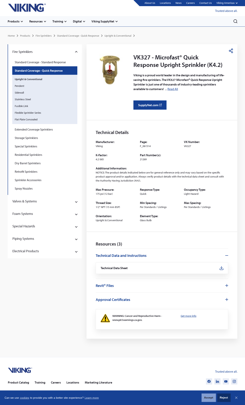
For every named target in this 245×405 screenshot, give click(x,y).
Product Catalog (18, 382)
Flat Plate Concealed (26, 119)
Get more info (188, 316)
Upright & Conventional (118, 35)
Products (14, 21)
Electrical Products (25, 251)
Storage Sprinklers (26, 138)
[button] (226, 3)
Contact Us (205, 3)
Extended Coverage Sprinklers (34, 129)
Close (236, 397)
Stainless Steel (23, 99)
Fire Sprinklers (44, 35)
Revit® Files (105, 285)
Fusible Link (21, 106)
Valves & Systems (24, 201)
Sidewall (19, 92)
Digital (77, 21)
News (179, 3)
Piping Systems (23, 238)
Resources (36, 21)
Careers (190, 3)
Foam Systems (22, 213)
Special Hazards (23, 226)
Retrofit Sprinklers (26, 171)
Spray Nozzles (24, 188)
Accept (208, 397)
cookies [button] (24, 397)
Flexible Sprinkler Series (28, 112)
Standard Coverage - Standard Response (40, 62)
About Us (150, 3)
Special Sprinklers (26, 146)
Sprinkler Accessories (28, 180)
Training (57, 21)
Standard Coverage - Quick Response (78, 35)
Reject (224, 397)
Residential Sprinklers (28, 155)
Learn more (92, 397)
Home (11, 35)
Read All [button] (172, 89)
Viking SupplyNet (102, 21)
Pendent (19, 86)
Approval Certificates (113, 299)
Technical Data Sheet (114, 268)
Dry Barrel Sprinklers (28, 163)
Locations (165, 3)
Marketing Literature (98, 382)
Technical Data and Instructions (121, 255)
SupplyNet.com (151, 106)
